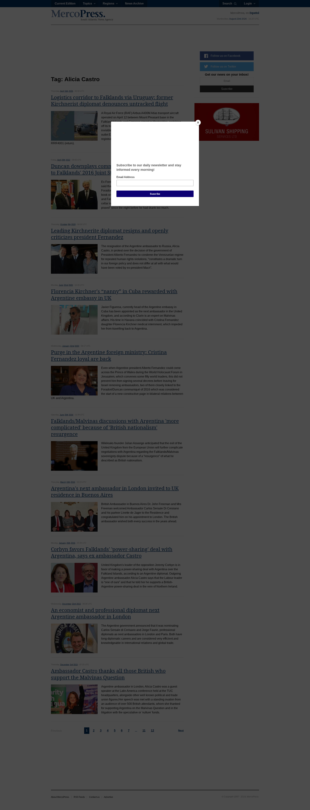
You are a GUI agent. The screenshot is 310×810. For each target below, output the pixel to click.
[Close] (198, 122)
